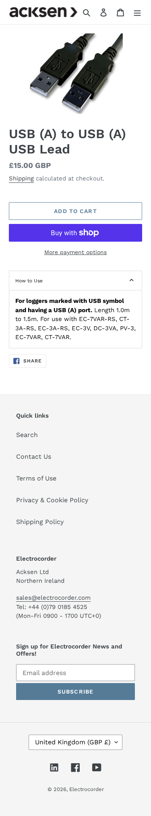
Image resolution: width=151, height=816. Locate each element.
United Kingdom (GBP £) (73, 742)
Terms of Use (36, 478)
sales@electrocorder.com (53, 597)
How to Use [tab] (29, 281)
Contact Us (33, 456)
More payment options (75, 252)
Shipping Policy (40, 522)
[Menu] (137, 12)
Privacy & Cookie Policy (52, 500)
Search (27, 435)
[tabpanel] (75, 319)
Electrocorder (86, 789)
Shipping (21, 178)
